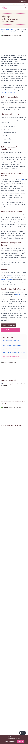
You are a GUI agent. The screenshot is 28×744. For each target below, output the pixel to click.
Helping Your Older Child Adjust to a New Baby (14, 352)
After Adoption (13, 30)
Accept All (20, 741)
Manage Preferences (10, 741)
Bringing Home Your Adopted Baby (11, 340)
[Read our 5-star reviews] (14, 4)
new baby (21, 179)
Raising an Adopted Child (8, 343)
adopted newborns (7, 279)
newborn (17, 294)
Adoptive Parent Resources (5, 30)
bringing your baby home (8, 92)
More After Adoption (9, 325)
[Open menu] (25, 8)
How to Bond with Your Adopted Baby (12, 345)
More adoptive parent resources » (11, 356)
